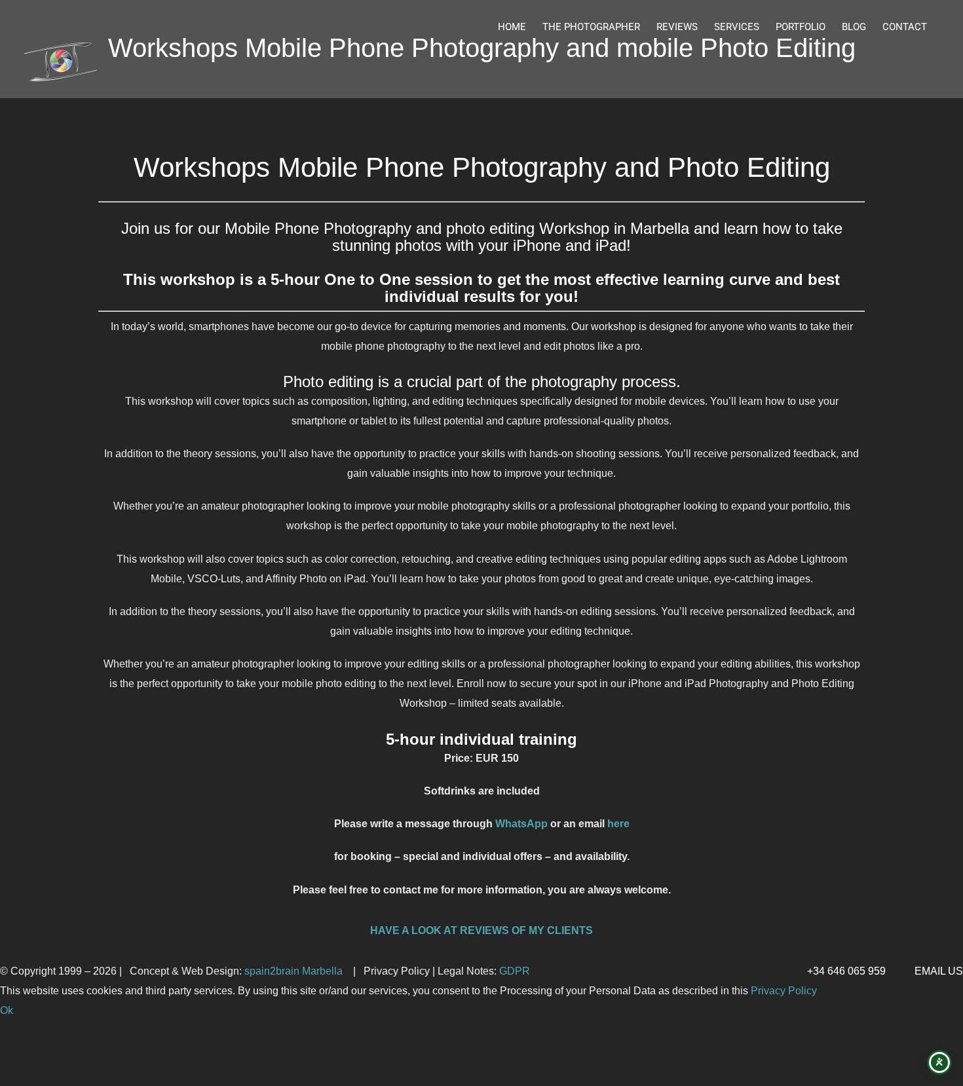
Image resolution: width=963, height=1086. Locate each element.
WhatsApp (521, 823)
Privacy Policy (784, 990)
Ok (6, 1010)
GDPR (514, 971)
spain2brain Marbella (294, 971)
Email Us (936, 971)
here (618, 823)
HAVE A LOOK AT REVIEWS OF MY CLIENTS (481, 930)
